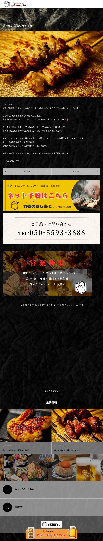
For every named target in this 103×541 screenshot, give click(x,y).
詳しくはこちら (51, 391)
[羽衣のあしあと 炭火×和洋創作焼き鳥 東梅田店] (15, 4)
